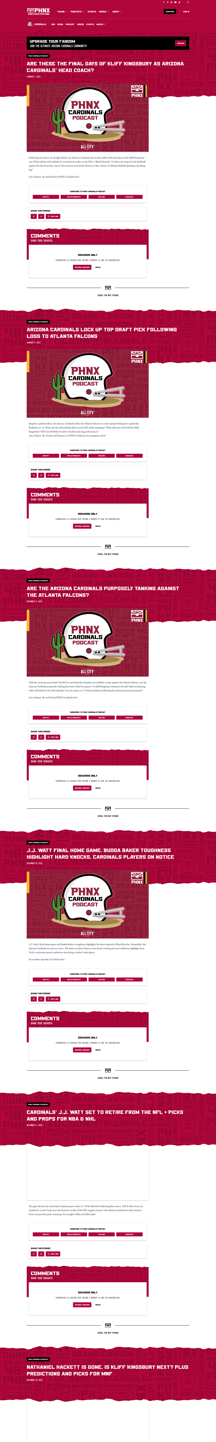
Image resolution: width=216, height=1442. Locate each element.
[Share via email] (41, 216)
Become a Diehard (82, 267)
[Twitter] (168, 2)
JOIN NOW (180, 43)
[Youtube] (175, 2)
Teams (61, 11)
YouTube (101, 197)
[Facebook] (164, 2)
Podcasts (76, 11)
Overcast (130, 197)
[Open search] (188, 2)
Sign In (186, 12)
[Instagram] (171, 2)
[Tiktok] (179, 2)
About (115, 11)
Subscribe (170, 11)
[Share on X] (34, 216)
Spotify (46, 197)
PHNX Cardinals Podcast (38, 56)
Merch (102, 11)
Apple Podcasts (73, 197)
